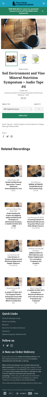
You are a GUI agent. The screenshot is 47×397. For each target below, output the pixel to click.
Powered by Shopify (28, 390)
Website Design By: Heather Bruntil (14, 334)
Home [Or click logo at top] (11, 318)
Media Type (6, 104)
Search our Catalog (8, 321)
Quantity (37, 104)
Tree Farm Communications (15, 390)
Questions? (6, 331)
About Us (5, 325)
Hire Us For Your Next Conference (13, 328)
